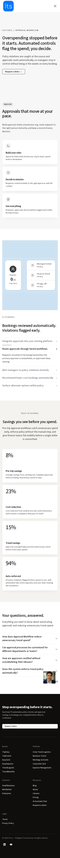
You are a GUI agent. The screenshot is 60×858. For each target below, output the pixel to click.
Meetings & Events (40, 759)
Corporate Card (39, 763)
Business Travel (39, 756)
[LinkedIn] (4, 844)
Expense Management (42, 767)
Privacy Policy (8, 823)
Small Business (8, 785)
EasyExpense (7, 763)
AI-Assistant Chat (40, 801)
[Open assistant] (49, 677)
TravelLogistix (8, 767)
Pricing (36, 797)
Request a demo (12, 71)
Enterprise (6, 793)
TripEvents (6, 756)
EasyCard (6, 759)
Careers (36, 793)
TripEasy (5, 752)
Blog (35, 785)
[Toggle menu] (55, 6)
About (35, 789)
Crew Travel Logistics (42, 752)
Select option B (30, 291)
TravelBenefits (8, 771)
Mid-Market (7, 789)
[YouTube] (11, 844)
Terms (5, 819)
